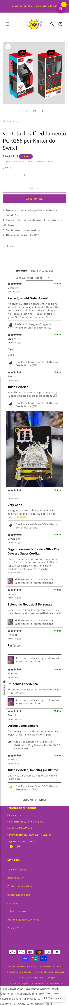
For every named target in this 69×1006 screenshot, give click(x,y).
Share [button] (9, 246)
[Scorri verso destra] (43, 111)
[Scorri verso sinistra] (26, 111)
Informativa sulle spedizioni (30, 977)
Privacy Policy (15, 928)
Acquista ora (34, 199)
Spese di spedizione (26, 161)
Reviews (4, 690)
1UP (15, 966)
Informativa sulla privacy (19, 972)
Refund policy (15, 878)
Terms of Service (17, 869)
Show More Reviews (34, 799)
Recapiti (52, 977)
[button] (7, 24)
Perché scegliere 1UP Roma (23, 919)
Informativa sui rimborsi (51, 966)
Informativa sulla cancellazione (46, 983)
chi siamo (13, 903)
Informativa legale (19, 983)
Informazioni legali (18, 894)
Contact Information (19, 886)
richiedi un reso (16, 911)
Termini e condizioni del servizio (50, 972)
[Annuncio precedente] (7, 6)
